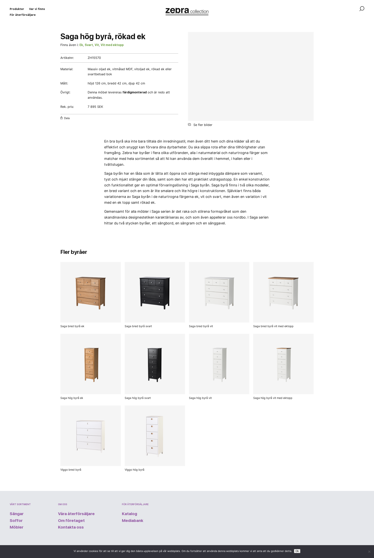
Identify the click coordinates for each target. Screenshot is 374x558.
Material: (66, 69)
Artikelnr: (67, 58)
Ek (81, 45)
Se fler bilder (202, 125)
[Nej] (369, 552)
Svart (89, 45)
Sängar (17, 513)
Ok (297, 551)
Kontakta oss (71, 527)
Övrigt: (65, 92)
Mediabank (132, 520)
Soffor (16, 520)
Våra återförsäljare (76, 513)
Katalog (129, 513)
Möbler (16, 527)
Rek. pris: (67, 107)
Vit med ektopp (112, 45)
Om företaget (71, 520)
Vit (97, 45)
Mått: (64, 83)
